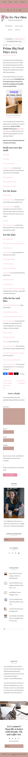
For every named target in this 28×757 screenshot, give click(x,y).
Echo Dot (5, 220)
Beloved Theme (16, 754)
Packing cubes (7, 195)
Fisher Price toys (7, 248)
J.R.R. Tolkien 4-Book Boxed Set (12, 360)
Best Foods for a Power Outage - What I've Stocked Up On (15, 576)
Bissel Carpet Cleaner (9, 200)
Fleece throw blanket (9, 337)
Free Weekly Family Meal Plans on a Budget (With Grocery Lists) (16, 618)
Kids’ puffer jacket (8, 239)
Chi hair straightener (8, 321)
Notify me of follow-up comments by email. (13, 469)
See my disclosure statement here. (13, 117)
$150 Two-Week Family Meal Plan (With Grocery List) (16, 602)
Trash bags (6, 154)
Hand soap (6, 159)
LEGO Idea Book (7, 252)
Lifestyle (13, 55)
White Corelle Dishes (9, 225)
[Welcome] (14, 503)
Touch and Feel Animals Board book (13, 288)
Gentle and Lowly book (9, 364)
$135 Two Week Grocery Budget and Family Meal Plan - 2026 (16, 585)
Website (5, 445)
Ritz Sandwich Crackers (9, 186)
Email (5, 437)
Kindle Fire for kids (8, 279)
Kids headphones (8, 284)
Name (5, 429)
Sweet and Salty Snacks (9, 182)
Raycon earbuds (7, 332)
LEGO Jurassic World (9, 259)
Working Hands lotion (9, 346)
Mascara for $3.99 (8, 168)
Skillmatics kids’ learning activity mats (13, 243)
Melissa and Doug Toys (9, 268)
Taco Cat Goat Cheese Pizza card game (13, 353)
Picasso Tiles (6, 273)
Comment (6, 407)
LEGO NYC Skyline (8, 264)
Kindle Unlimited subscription (11, 305)
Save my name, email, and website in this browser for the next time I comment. (13, 458)
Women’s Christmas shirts (10, 312)
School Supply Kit (8, 177)
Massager (5, 341)
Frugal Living (6, 55)
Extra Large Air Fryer (8, 206)
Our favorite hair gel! (9, 163)
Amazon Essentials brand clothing (12, 316)
